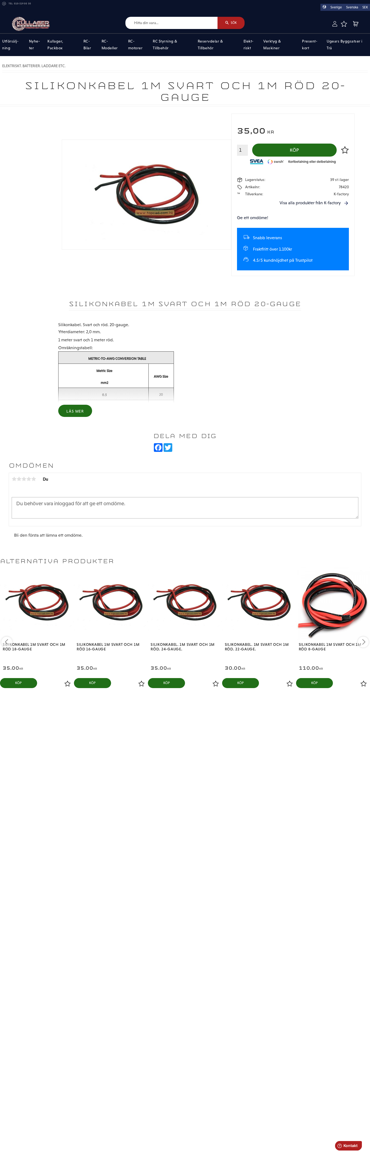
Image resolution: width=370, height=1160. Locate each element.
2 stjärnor (19, 479)
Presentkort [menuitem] (309, 44)
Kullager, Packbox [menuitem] (55, 44)
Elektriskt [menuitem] (249, 44)
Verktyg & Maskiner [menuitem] (272, 44)
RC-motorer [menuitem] (135, 44)
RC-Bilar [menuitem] (87, 44)
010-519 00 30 (22, 3)
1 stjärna (14, 479)
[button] (344, 24)
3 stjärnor (23, 479)
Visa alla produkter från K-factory (310, 202)
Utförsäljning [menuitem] (10, 44)
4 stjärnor (28, 479)
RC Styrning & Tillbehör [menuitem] (165, 44)
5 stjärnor (33, 479)
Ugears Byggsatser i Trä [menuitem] (344, 44)
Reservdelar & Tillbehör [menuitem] (210, 44)
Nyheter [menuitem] (34, 44)
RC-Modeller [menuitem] (110, 44)
